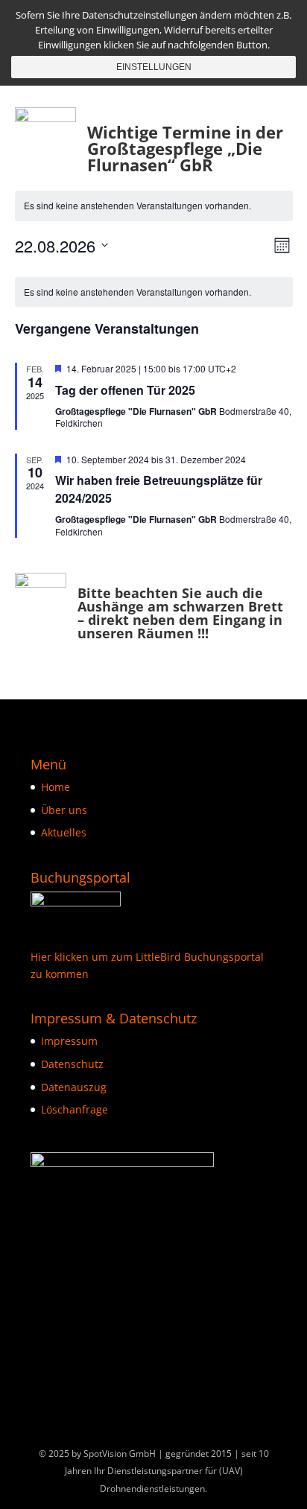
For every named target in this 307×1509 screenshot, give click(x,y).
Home (55, 787)
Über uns (64, 810)
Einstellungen (154, 67)
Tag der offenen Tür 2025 (125, 389)
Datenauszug (74, 1087)
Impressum (69, 1041)
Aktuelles (63, 832)
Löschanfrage (74, 1109)
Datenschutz (72, 1064)
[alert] (154, 206)
